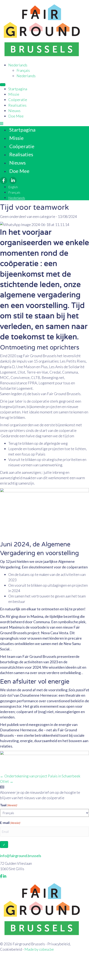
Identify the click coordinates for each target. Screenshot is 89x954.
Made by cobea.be (39, 949)
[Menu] (2, 84)
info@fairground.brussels (20, 855)
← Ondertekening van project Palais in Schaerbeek (40, 776)
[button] (1, 123)
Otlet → (6, 781)
